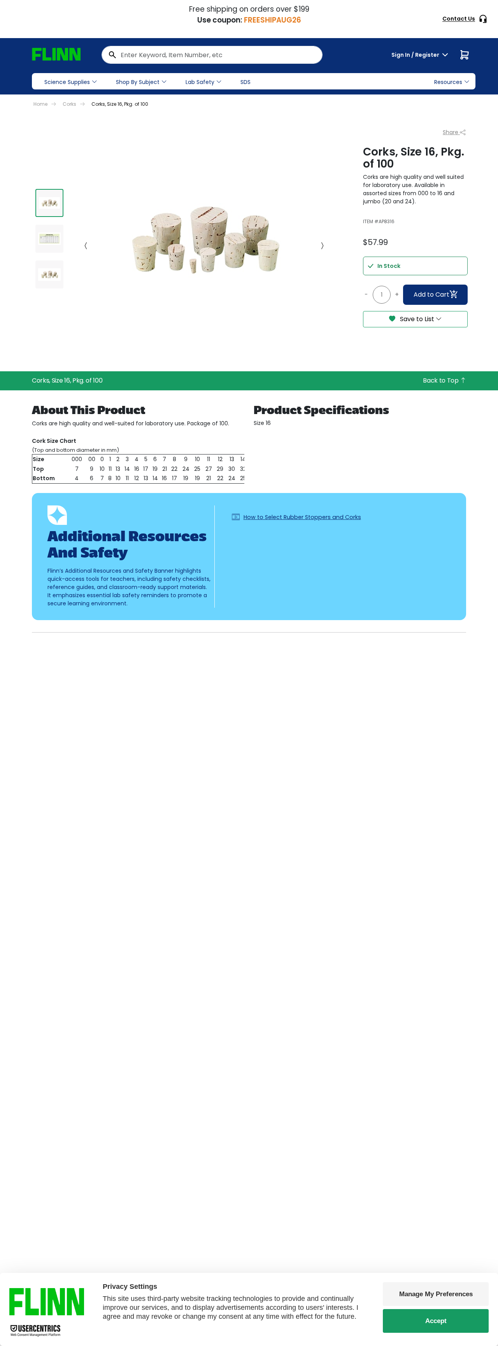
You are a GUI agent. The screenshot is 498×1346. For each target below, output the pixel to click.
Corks (69, 104)
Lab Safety (200, 82)
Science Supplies (67, 82)
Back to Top (441, 380)
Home (40, 104)
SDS (245, 82)
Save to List (417, 319)
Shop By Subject (138, 82)
